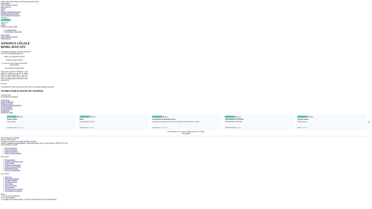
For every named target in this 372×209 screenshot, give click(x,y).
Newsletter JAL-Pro (11, 182)
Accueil (3, 143)
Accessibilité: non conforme (13, 191)
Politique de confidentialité (13, 165)
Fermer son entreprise (11, 151)
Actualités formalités (11, 180)
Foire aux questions (11, 185)
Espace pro (8, 177)
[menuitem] (188, 30)
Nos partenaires (9, 187)
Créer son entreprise (11, 148)
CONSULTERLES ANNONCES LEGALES (10, 14)
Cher (41, 143)
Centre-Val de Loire (32, 143)
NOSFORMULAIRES (6, 11)
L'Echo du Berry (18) (16, 53)
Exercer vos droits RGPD (12, 167)
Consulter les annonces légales (16, 143)
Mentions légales (10, 160)
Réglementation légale (11, 168)
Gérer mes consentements (12, 170)
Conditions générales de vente (14, 161)
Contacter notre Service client (14, 189)
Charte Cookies (9, 163)
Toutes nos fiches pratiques (13, 153)
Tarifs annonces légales (12, 178)
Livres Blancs (9, 184)
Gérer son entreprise (11, 150)
